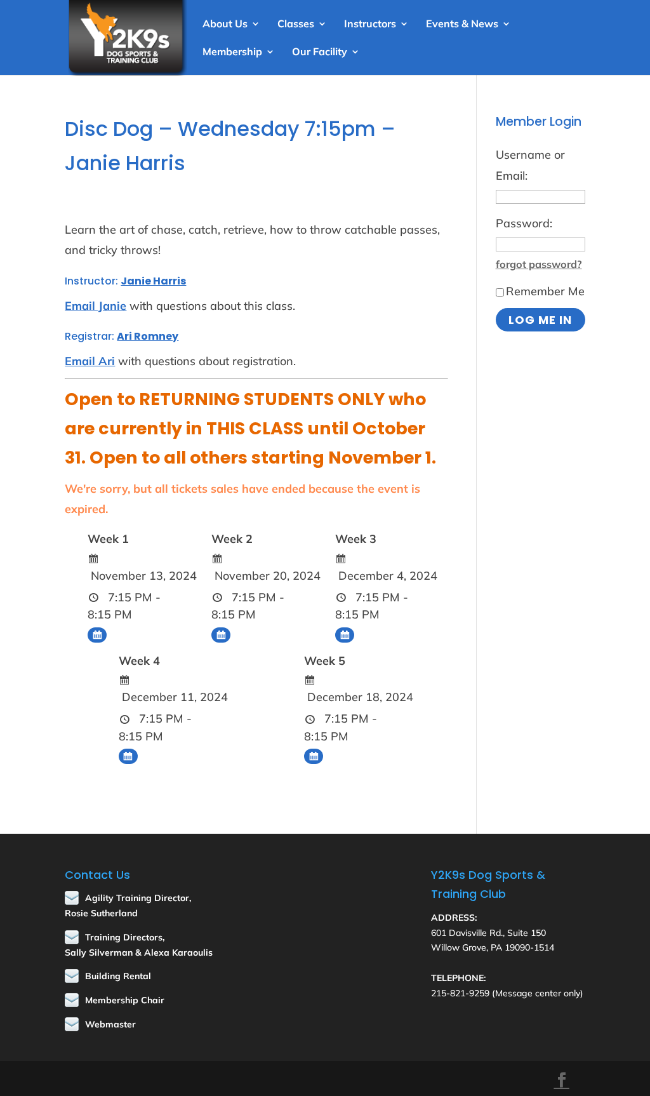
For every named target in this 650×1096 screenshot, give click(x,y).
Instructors (370, 24)
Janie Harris (153, 281)
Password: (524, 223)
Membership (232, 52)
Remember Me (545, 291)
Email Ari (90, 361)
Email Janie (95, 305)
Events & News (462, 24)
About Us (225, 24)
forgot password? (539, 264)
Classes (295, 24)
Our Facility (319, 52)
